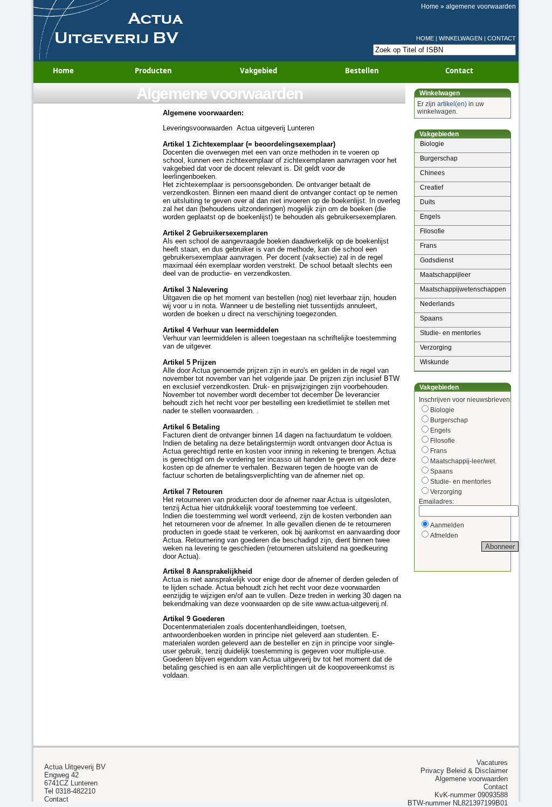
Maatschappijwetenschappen (463, 289)
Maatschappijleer (445, 275)
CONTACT (501, 38)
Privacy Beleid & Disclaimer (464, 771)
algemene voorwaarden (481, 6)
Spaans (431, 318)
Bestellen (362, 70)
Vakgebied (258, 70)
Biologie (432, 144)
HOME (425, 38)
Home (430, 6)
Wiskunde (434, 362)
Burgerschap (439, 158)
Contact (459, 70)
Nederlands (437, 304)
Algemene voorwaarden (219, 93)
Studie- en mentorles (450, 333)
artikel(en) (452, 104)
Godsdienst (436, 260)
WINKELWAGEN (460, 38)
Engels (430, 216)
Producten (153, 70)
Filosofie (432, 231)
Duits (427, 202)
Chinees (432, 173)
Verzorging (436, 347)
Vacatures (492, 763)
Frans (428, 245)
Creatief (431, 187)
